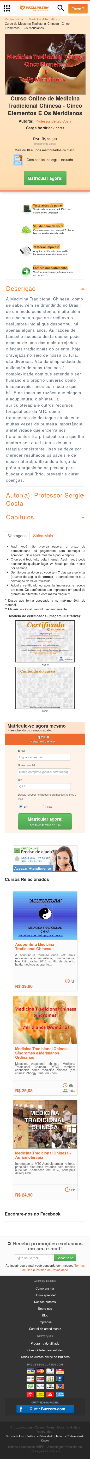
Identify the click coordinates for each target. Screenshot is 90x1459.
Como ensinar (45, 1288)
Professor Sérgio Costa (53, 121)
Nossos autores (45, 1301)
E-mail (21, 750)
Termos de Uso (15, 1436)
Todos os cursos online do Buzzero (45, 1356)
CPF (20, 780)
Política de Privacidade (52, 1269)
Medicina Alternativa (43, 19)
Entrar (77, 8)
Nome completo (27, 765)
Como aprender (45, 1295)
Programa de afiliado (45, 1343)
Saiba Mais (43, 535)
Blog (45, 1315)
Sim (26, 806)
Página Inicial (14, 19)
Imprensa (45, 1322)
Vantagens (17, 535)
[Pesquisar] (60, 8)
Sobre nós (45, 1308)
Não (49, 806)
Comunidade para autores (45, 1350)
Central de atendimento (45, 1328)
